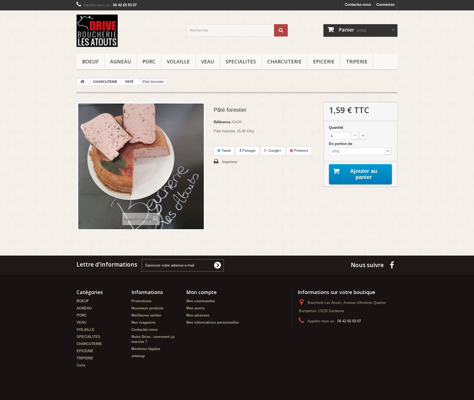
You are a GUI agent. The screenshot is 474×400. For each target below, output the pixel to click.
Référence (222, 122)
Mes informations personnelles (212, 322)
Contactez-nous (358, 4)
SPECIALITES (240, 61)
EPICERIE (324, 61)
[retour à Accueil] (82, 82)
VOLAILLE (178, 61)
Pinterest (300, 151)
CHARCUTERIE (284, 61)
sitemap (138, 356)
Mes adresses (197, 315)
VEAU (207, 61)
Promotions (141, 301)
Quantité (336, 127)
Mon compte (201, 292)
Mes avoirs (195, 308)
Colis (81, 365)
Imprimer (230, 162)
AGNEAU (120, 61)
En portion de (341, 144)
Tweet (226, 151)
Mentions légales (145, 349)
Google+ (274, 151)
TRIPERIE (357, 61)
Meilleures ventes (146, 315)
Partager (248, 151)
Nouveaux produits (147, 308)
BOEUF (90, 61)
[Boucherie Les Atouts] (127, 31)
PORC (149, 61)
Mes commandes (200, 301)
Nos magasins (143, 322)
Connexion (385, 4)
